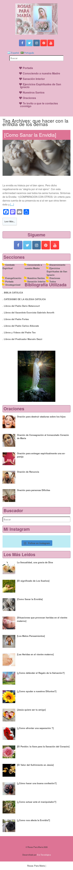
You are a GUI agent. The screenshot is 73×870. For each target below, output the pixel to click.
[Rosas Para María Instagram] (36, 43)
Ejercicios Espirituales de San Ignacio (40, 85)
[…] (12, 204)
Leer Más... (9, 221)
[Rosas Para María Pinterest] (43, 43)
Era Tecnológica (44, 854)
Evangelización (13, 278)
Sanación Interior (34, 79)
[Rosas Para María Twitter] (29, 43)
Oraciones (29, 98)
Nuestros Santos (33, 92)
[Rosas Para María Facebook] (22, 43)
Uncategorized (12, 284)
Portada (28, 68)
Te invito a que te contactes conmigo (39, 104)
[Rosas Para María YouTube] (51, 43)
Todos (52, 281)
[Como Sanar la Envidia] (30, 134)
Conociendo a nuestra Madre (41, 73)
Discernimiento (57, 264)
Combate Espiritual (9, 266)
